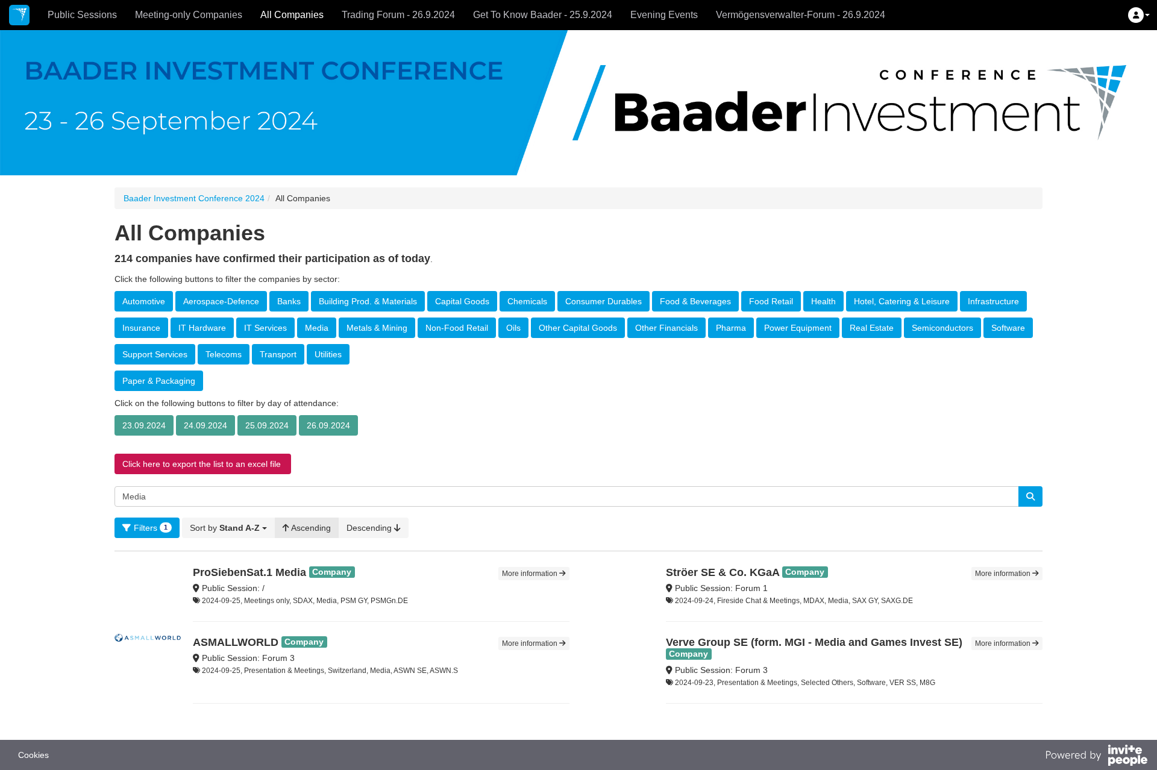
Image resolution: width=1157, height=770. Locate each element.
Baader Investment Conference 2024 (194, 198)
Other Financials (666, 328)
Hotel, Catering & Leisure (902, 301)
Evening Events (664, 15)
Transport (278, 354)
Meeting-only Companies (188, 15)
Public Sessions (82, 15)
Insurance (141, 328)
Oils (513, 328)
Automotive (143, 301)
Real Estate (872, 328)
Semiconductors (942, 328)
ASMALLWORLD (235, 642)
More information (530, 573)
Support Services (154, 354)
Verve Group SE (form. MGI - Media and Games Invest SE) (814, 642)
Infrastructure (993, 301)
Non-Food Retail (456, 328)
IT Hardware (202, 328)
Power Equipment (798, 328)
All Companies (292, 15)
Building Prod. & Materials (368, 301)
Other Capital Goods (578, 328)
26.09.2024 (328, 425)
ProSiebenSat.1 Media (249, 572)
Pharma (731, 328)
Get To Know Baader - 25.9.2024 (542, 15)
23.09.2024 (144, 425)
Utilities (328, 354)
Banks (289, 301)
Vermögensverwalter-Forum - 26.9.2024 (800, 15)
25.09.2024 (267, 425)
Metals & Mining (376, 328)
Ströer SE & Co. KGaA (722, 572)
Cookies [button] (33, 755)
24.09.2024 (205, 425)
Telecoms (223, 354)
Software (1008, 328)
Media (316, 328)
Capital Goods (462, 301)
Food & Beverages (695, 301)
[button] (1139, 15)
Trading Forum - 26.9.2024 (398, 15)
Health (823, 301)
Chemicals (527, 301)
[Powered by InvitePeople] (1096, 757)
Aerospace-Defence (221, 301)
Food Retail (771, 301)
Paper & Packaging (158, 381)
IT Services (265, 328)
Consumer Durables (603, 301)
